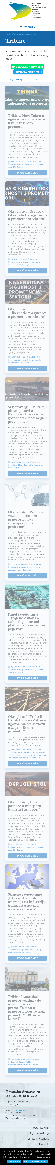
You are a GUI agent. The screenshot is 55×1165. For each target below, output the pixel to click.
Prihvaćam (14, 1161)
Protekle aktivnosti (28, 71)
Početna (9, 34)
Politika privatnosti (38, 1138)
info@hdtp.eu (18, 1110)
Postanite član (40, 1127)
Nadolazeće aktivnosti (27, 67)
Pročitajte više (27, 173)
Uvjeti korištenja (39, 1133)
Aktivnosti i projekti (22, 34)
